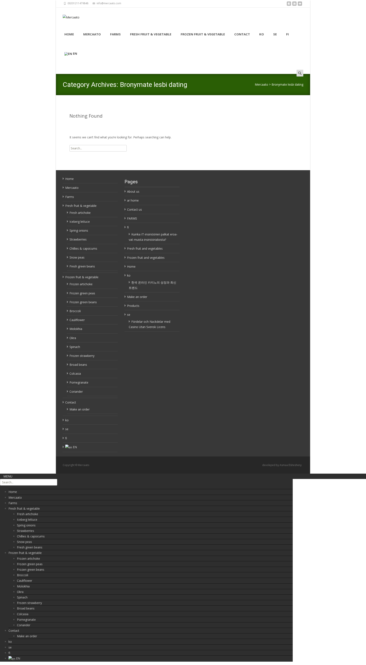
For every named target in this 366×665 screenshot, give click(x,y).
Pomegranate (78, 382)
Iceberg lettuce (79, 222)
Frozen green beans (83, 302)
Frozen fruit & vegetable (203, 34)
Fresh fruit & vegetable (150, 34)
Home (69, 34)
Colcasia (75, 373)
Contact (242, 34)
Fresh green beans (82, 266)
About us (133, 191)
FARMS (132, 218)
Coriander (76, 392)
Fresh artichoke (80, 213)
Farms (115, 34)
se (275, 34)
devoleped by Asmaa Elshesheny (282, 465)
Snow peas (77, 257)
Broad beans (78, 365)
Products (133, 306)
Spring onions (78, 230)
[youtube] (300, 5)
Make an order (79, 409)
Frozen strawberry (81, 356)
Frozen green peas (82, 293)
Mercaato (92, 34)
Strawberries (78, 239)
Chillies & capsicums (83, 248)
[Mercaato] (67, 16)
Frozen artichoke (81, 284)
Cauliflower (77, 320)
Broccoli (75, 311)
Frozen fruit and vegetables (146, 258)
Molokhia (75, 329)
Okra (72, 338)
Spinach (74, 347)
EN (75, 53)
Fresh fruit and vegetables (145, 248)
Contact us (134, 209)
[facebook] (289, 5)
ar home (133, 200)
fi (287, 34)
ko (261, 34)
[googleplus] (294, 5)
